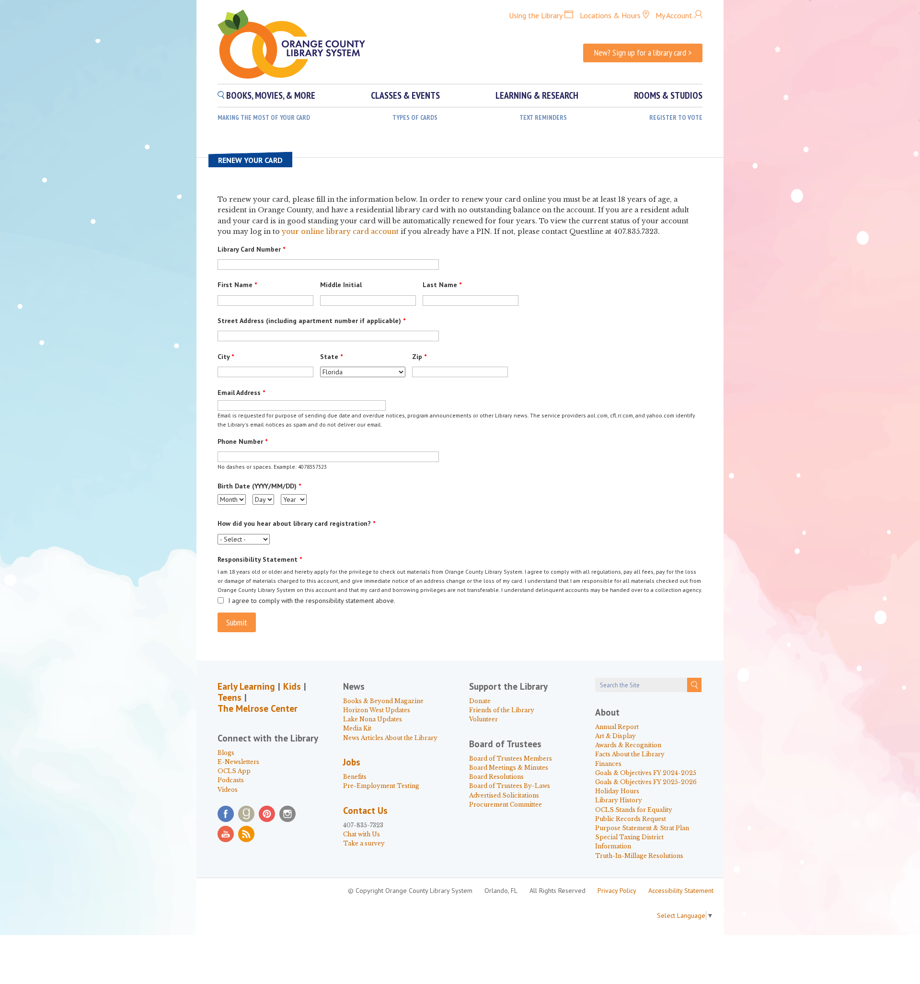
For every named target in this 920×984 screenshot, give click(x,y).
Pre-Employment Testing (381, 785)
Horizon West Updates (376, 710)
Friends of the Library (501, 710)
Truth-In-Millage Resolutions (639, 855)
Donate (480, 701)
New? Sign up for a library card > (642, 52)
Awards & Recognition (628, 745)
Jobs (351, 762)
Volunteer (483, 719)
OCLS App (234, 771)
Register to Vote (675, 117)
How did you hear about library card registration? (296, 523)
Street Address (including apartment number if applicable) (311, 320)
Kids (292, 686)
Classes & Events (405, 95)
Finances (608, 763)
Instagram (287, 814)
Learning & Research (536, 95)
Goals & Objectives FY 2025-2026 (646, 782)
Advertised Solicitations (504, 795)
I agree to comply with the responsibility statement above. (311, 600)
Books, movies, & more (270, 95)
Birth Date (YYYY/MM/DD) (259, 486)
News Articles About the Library (390, 737)
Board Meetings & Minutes (508, 767)
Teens (230, 697)
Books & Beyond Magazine (383, 701)
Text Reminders (543, 117)
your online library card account (340, 231)
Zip (419, 356)
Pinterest (267, 814)
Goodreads (246, 814)
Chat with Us (361, 834)
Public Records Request (630, 818)
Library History (618, 800)
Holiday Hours (617, 791)
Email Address (241, 392)
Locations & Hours (610, 15)
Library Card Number (251, 249)
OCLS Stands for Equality (633, 809)
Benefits (355, 776)
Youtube (226, 834)
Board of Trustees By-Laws (509, 785)
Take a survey (364, 843)
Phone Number (242, 441)
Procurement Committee (505, 804)
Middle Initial (341, 284)
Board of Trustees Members (510, 758)
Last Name (442, 284)
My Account (674, 15)
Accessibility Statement (680, 890)
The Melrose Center (258, 708)
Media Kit (357, 728)
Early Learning (246, 686)
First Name (237, 284)
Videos (228, 789)
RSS (246, 834)
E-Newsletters (238, 761)
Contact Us (365, 810)
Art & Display (615, 736)
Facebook (226, 814)
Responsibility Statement (260, 559)
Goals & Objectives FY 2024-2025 (645, 772)
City (226, 356)
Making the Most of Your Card (264, 117)
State (331, 356)
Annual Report (617, 726)
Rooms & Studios (668, 95)
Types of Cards (414, 117)
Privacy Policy (617, 890)
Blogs (226, 752)
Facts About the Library (630, 754)
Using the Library (536, 15)
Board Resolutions (496, 776)
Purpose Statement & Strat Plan (642, 828)
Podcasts (231, 780)
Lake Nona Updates (372, 719)
